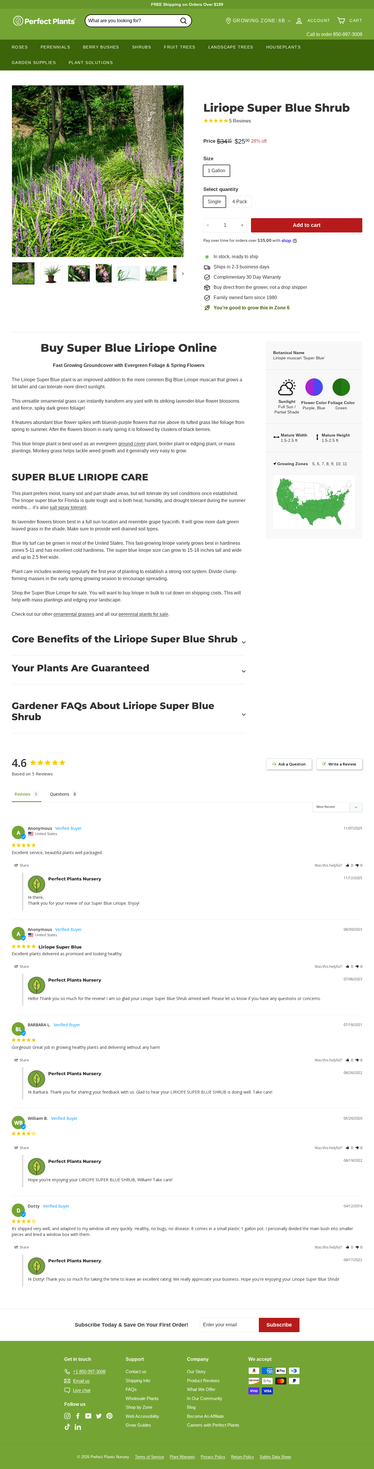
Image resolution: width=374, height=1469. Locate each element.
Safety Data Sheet (275, 1457)
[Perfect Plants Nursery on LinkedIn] (78, 1426)
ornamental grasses (73, 614)
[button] (349, 865)
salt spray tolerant (68, 507)
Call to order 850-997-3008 (334, 34)
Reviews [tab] (22, 794)
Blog (191, 1407)
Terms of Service (149, 1457)
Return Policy (242, 1457)
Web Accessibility (142, 1416)
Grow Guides (138, 1425)
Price (209, 141)
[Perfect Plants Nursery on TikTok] (67, 1426)
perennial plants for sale (143, 614)
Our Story (196, 1371)
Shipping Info (138, 1380)
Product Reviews (203, 1380)
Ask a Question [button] (292, 764)
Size (208, 158)
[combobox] (138, 20)
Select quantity (220, 189)
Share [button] (24, 865)
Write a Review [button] (342, 764)
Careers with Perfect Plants (213, 1425)
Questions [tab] (59, 794)
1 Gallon (216, 170)
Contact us (136, 1371)
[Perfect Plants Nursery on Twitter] (99, 1415)
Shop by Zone (139, 1407)
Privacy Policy (213, 1457)
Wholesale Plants (142, 1398)
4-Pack (239, 201)
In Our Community (204, 1398)
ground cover (132, 443)
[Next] (180, 273)
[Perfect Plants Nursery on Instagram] (67, 1415)
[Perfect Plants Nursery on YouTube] (88, 1415)
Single (214, 201)
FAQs (131, 1389)
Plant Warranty (182, 1457)
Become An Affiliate (205, 1416)
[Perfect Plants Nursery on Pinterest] (109, 1415)
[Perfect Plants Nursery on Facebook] (78, 1415)
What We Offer (201, 1389)
